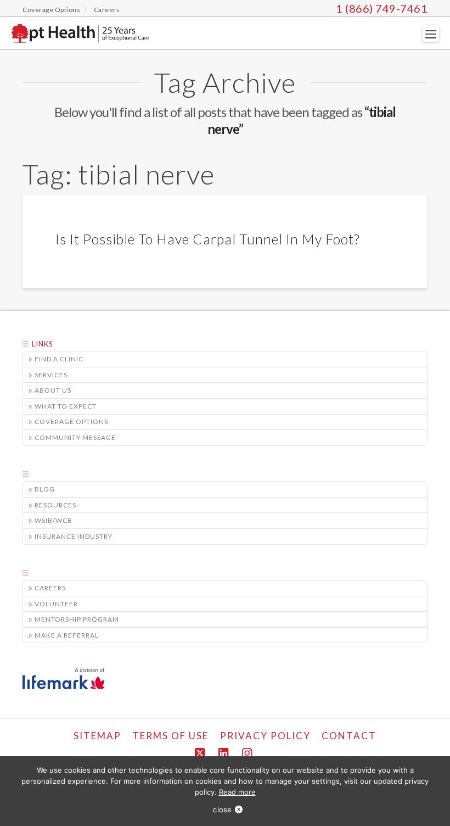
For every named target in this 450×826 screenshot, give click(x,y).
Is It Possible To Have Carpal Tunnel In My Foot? (207, 239)
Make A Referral (67, 635)
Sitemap (97, 735)
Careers (50, 588)
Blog (45, 489)
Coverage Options (71, 421)
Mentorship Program (77, 619)
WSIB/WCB (53, 520)
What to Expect (66, 406)
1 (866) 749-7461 (382, 8)
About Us (53, 390)
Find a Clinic (59, 359)
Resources (55, 505)
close (222, 809)
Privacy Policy (265, 735)
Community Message (75, 437)
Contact (349, 735)
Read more (237, 792)
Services (51, 375)
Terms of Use (170, 735)
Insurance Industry (74, 536)
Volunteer (56, 604)
